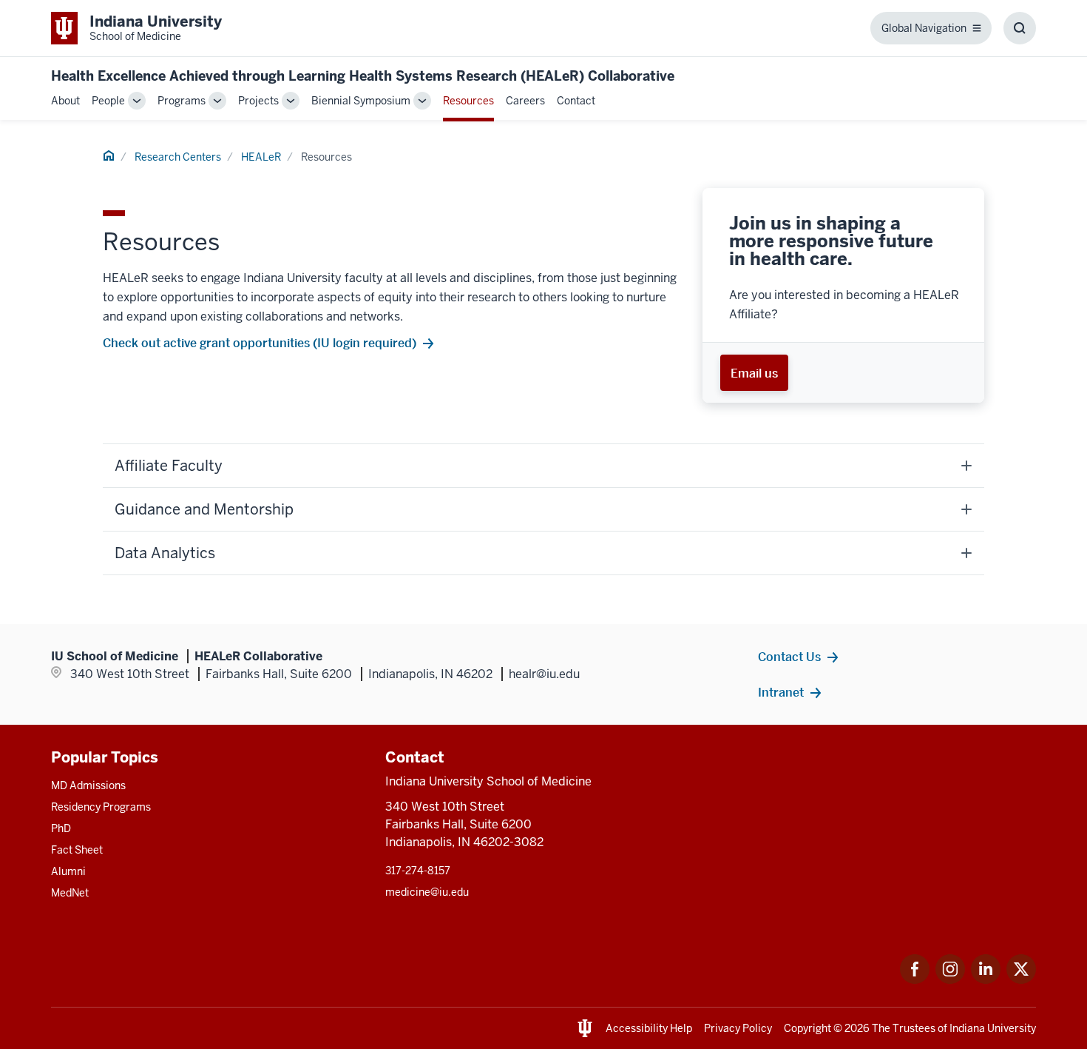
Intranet (781, 692)
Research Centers (178, 157)
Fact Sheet (77, 850)
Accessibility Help (649, 1028)
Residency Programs (101, 807)
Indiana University (992, 1028)
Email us (754, 373)
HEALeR (261, 157)
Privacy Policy (738, 1028)
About (65, 100)
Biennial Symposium (360, 100)
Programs (182, 100)
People (108, 100)
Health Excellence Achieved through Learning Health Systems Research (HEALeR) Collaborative (362, 75)
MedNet (70, 892)
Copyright (807, 1028)
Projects (258, 100)
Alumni (68, 871)
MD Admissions (88, 785)
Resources (468, 100)
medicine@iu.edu (427, 892)
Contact (576, 100)
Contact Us (789, 656)
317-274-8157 (417, 870)
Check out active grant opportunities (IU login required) (259, 342)
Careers (525, 100)
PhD (61, 828)
